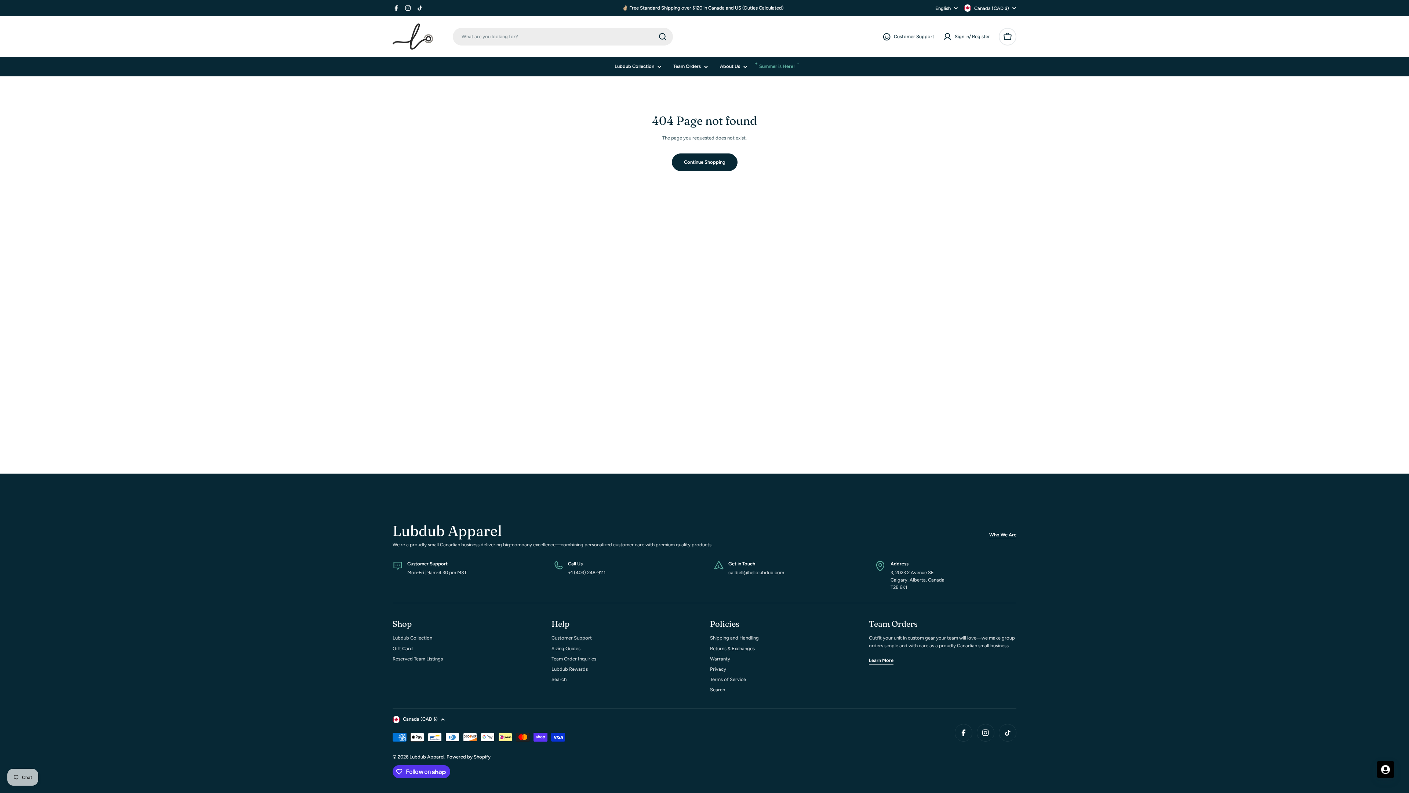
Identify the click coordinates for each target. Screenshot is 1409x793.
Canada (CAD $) (991, 8)
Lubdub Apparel (426, 757)
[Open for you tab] (1385, 769)
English (943, 8)
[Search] (662, 36)
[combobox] (563, 37)
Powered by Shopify (469, 757)
